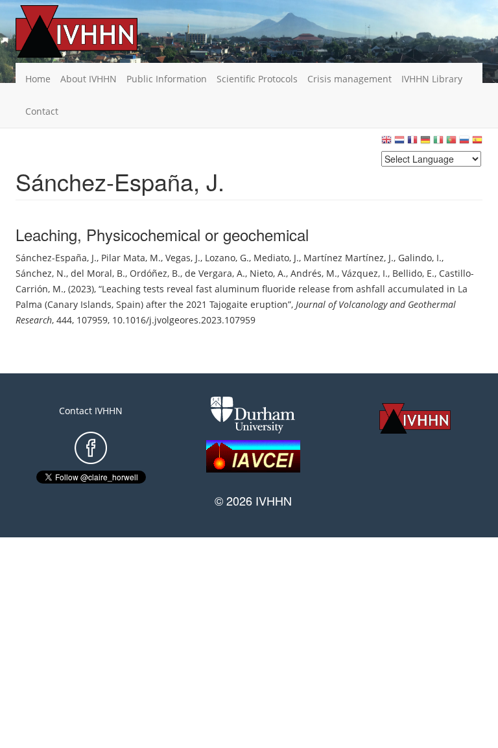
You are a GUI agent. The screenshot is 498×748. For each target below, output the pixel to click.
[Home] (97, 31)
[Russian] (464, 143)
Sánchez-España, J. (56, 257)
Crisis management (349, 79)
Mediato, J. (276, 257)
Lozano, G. (227, 257)
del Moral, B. (98, 273)
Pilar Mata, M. (131, 257)
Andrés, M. (313, 273)
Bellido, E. (413, 273)
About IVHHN (88, 79)
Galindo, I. (420, 257)
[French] (412, 143)
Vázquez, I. (365, 273)
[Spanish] (477, 143)
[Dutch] (399, 143)
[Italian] (438, 143)
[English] (386, 143)
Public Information (166, 79)
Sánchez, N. (41, 273)
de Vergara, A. (215, 273)
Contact (41, 111)
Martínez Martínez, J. (348, 257)
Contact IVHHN (91, 410)
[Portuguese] (451, 143)
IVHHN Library (431, 79)
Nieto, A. (268, 273)
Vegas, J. (182, 257)
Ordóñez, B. (155, 273)
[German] (425, 143)
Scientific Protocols (257, 79)
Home (38, 79)
